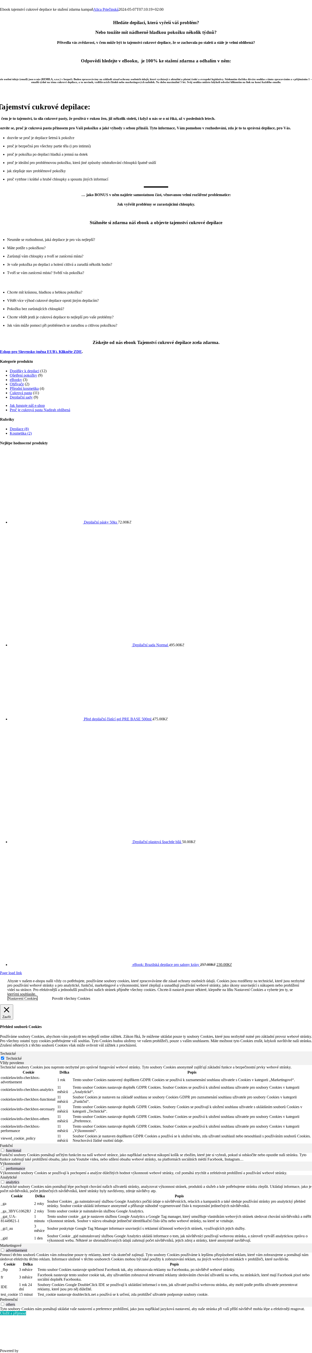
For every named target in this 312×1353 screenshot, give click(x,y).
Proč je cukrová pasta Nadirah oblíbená (40, 410)
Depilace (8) (19, 429)
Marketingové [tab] (10, 1245)
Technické (14, 1058)
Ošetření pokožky (23, 375)
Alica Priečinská (105, 9)
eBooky (16, 380)
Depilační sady (21, 397)
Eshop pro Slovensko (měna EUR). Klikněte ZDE (41, 352)
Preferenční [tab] (9, 1299)
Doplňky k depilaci (24, 371)
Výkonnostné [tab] (10, 1164)
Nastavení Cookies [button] (22, 998)
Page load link (11, 973)
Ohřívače (17, 384)
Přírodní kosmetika (24, 388)
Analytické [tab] (8, 1177)
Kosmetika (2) (21, 433)
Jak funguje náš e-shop (27, 405)
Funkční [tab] (6, 1145)
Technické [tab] (8, 1053)
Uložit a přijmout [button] (13, 1313)
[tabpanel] (156, 1104)
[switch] (2, 1150)
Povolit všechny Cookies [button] (71, 998)
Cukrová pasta (21, 393)
